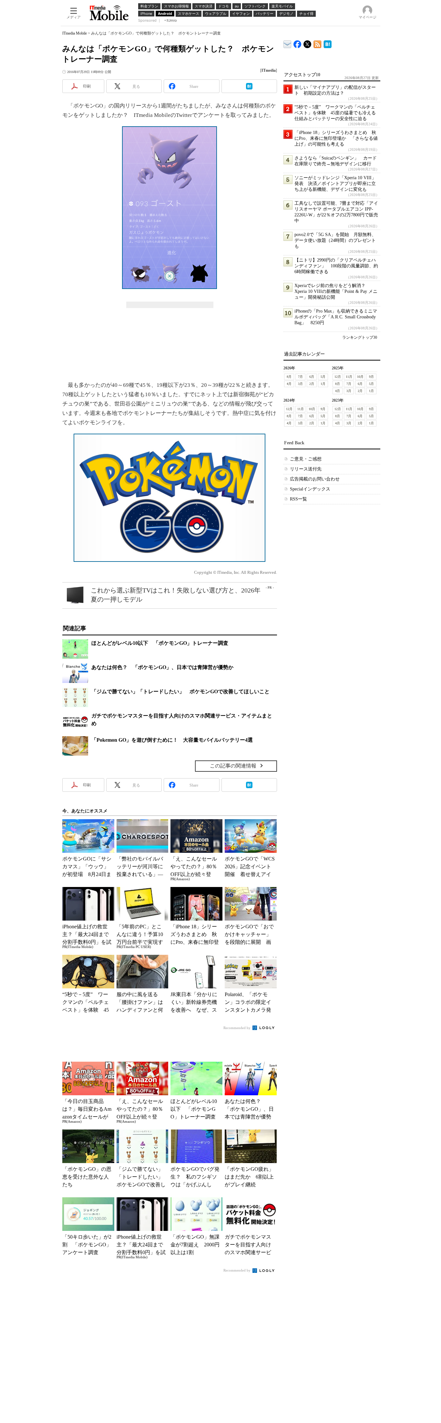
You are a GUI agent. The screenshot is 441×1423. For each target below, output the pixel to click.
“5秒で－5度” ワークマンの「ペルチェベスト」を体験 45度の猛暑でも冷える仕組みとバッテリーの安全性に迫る (335, 113)
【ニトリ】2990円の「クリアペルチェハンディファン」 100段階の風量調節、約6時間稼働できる (336, 266)
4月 (289, 384)
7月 (300, 376)
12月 (337, 376)
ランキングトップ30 (359, 337)
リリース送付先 (306, 469)
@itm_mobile (307, 42)
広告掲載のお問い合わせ (315, 479)
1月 (323, 384)
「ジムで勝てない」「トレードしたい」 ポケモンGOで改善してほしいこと (180, 691)
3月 (300, 384)
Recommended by (237, 1028)
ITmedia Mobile (74, 33)
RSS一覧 (298, 499)
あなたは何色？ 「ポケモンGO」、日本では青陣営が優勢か (162, 667)
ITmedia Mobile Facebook (297, 42)
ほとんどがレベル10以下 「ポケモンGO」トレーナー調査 (159, 643)
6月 (311, 376)
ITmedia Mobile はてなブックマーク (327, 43)
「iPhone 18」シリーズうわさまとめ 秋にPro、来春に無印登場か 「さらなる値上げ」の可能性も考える (336, 138)
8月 (289, 376)
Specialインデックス (310, 489)
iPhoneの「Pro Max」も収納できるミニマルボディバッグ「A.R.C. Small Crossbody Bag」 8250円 (335, 317)
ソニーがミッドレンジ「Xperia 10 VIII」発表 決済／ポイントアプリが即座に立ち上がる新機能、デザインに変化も (335, 183)
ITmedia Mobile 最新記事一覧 (317, 43)
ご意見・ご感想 (306, 459)
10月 (360, 376)
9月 (371, 376)
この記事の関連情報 (233, 765)
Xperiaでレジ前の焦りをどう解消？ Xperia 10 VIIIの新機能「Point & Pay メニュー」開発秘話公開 (335, 291)
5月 (323, 376)
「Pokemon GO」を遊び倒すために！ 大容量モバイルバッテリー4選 (172, 740)
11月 (349, 376)
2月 (311, 384)
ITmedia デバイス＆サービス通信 (287, 43)
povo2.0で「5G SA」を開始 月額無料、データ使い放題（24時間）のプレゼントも (335, 240)
